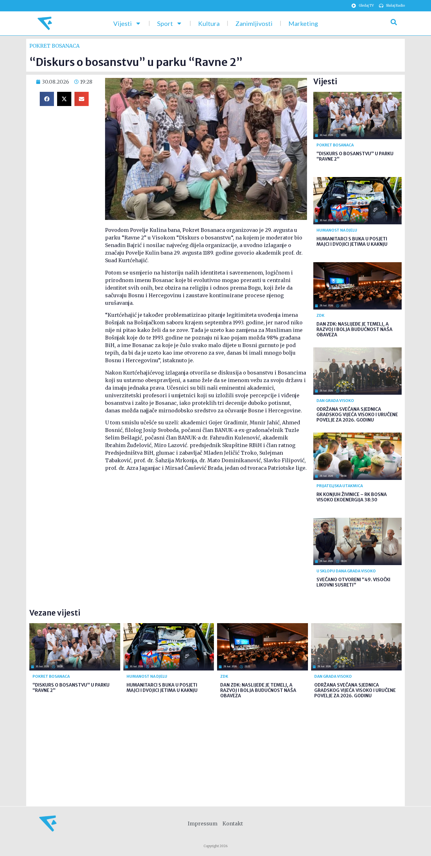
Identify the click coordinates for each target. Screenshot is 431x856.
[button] (47, 99)
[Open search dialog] (393, 23)
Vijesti (122, 23)
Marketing (303, 23)
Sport (165, 23)
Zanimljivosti (254, 23)
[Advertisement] (206, 526)
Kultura (209, 23)
